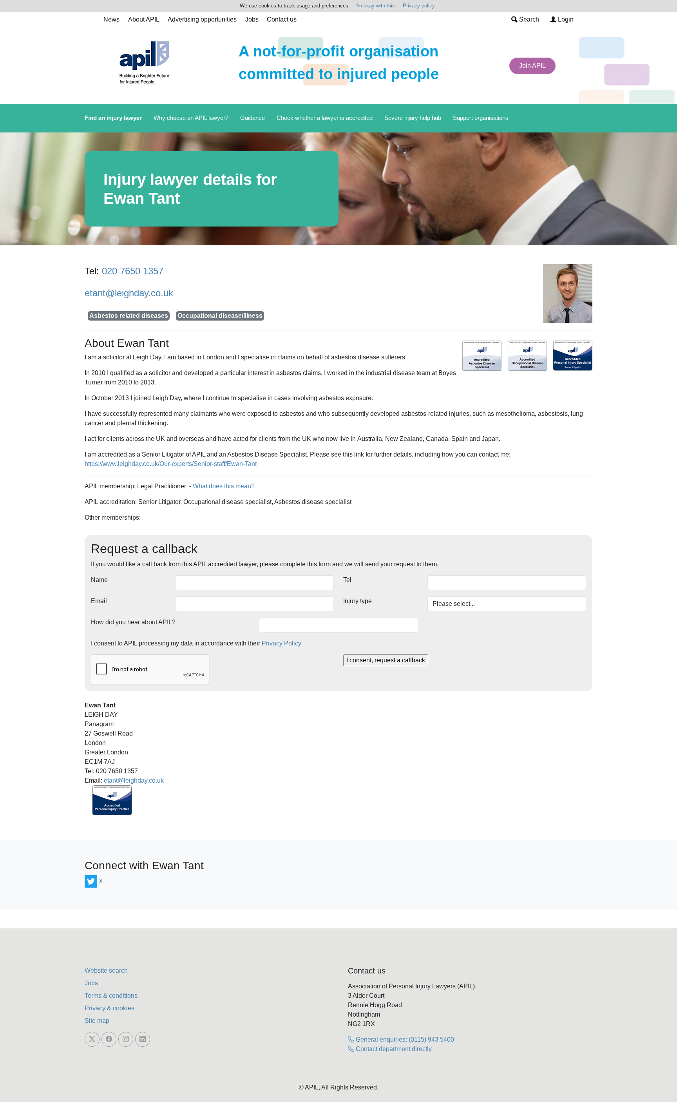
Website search (106, 970)
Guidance (252, 117)
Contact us (282, 19)
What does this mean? (224, 486)
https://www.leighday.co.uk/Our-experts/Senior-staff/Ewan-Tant (171, 463)
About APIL (143, 19)
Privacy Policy (281, 643)
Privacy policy (419, 6)
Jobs (252, 19)
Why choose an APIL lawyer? (191, 117)
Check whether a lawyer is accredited (325, 117)
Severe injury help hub (412, 117)
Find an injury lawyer (113, 117)
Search (528, 19)
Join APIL (532, 65)
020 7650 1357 (132, 271)
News (111, 19)
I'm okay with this (375, 6)
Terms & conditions (111, 995)
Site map (97, 1020)
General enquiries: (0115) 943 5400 (404, 1039)
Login (565, 19)
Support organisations (481, 117)
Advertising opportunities (202, 19)
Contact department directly (393, 1049)
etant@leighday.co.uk (129, 293)
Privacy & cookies (109, 1008)
